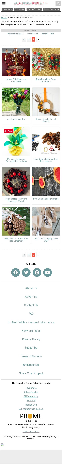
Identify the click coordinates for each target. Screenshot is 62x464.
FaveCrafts (31, 388)
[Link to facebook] (15, 272)
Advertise (31, 296)
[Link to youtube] (47, 272)
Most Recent (32, 34)
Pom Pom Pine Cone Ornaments (46, 80)
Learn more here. (31, 431)
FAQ (31, 313)
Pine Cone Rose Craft (16, 119)
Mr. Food (31, 400)
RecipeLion (31, 404)
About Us (31, 288)
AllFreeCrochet (31, 392)
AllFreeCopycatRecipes (31, 409)
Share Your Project (31, 373)
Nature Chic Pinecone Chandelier (16, 80)
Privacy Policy (31, 339)
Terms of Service (31, 356)
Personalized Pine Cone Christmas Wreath (16, 200)
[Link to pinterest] (37, 272)
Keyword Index (31, 330)
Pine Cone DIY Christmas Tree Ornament (16, 240)
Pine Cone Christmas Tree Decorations (46, 160)
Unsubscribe (31, 364)
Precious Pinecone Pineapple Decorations (16, 160)
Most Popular (48, 34)
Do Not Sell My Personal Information (31, 322)
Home (4, 17)
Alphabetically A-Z (15, 34)
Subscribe (31, 347)
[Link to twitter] (26, 272)
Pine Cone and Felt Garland (46, 199)
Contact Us (31, 305)
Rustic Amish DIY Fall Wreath (46, 120)
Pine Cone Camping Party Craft (46, 240)
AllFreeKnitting (31, 396)
